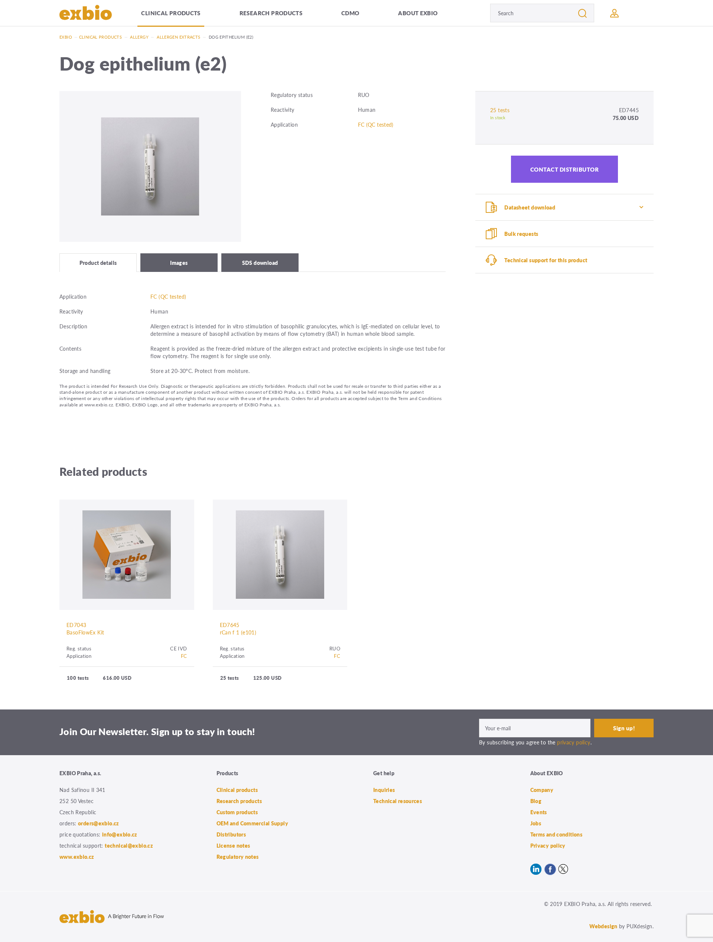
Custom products (237, 812)
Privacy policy (548, 845)
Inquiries (384, 789)
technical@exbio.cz (129, 845)
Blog (536, 801)
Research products (271, 13)
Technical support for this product (545, 260)
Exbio (65, 37)
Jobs (535, 823)
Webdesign (603, 926)
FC (184, 655)
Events (538, 812)
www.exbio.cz (76, 856)
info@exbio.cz (119, 834)
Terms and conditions (556, 834)
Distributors (231, 834)
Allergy (139, 37)
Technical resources (397, 801)
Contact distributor (564, 169)
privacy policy (573, 742)
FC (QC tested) (376, 124)
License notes (233, 845)
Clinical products (170, 13)
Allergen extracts (178, 37)
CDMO (350, 13)
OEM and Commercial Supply (252, 823)
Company (542, 789)
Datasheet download (529, 207)
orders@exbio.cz (98, 823)
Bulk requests (521, 233)
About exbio (417, 13)
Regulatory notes (237, 856)
